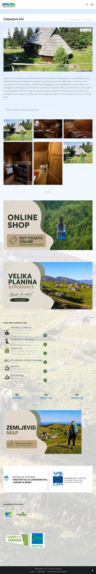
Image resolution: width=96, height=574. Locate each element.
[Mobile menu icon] (92, 4)
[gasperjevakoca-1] (78, 152)
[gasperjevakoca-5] (48, 129)
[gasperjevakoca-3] (18, 163)
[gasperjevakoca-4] (78, 129)
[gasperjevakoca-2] (48, 163)
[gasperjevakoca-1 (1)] (18, 130)
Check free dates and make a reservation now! (22, 110)
